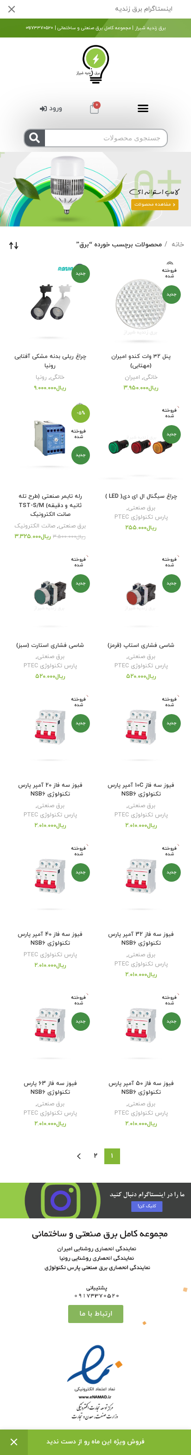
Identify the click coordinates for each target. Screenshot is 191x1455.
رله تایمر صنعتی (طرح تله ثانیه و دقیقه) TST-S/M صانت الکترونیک (50, 505)
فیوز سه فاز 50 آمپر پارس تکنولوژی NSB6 (141, 1088)
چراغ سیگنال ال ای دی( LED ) (141, 496)
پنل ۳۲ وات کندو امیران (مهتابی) (141, 361)
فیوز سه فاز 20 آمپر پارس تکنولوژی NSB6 (50, 790)
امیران (132, 377)
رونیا (41, 377)
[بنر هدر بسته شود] (11, 9)
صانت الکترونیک (34, 526)
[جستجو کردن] (35, 138)
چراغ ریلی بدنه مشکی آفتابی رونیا (50, 361)
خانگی (150, 377)
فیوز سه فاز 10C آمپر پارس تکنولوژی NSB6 (141, 790)
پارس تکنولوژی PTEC (141, 517)
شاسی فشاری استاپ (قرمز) (141, 645)
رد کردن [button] (14, 1442)
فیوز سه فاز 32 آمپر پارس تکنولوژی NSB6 (141, 939)
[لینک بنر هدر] (109, 9)
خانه (177, 244)
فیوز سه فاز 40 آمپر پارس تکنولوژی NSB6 (50, 939)
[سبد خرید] (94, 107)
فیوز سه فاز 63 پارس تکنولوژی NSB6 (50, 1088)
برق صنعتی (141, 508)
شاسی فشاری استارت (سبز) (50, 645)
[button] (143, 108)
